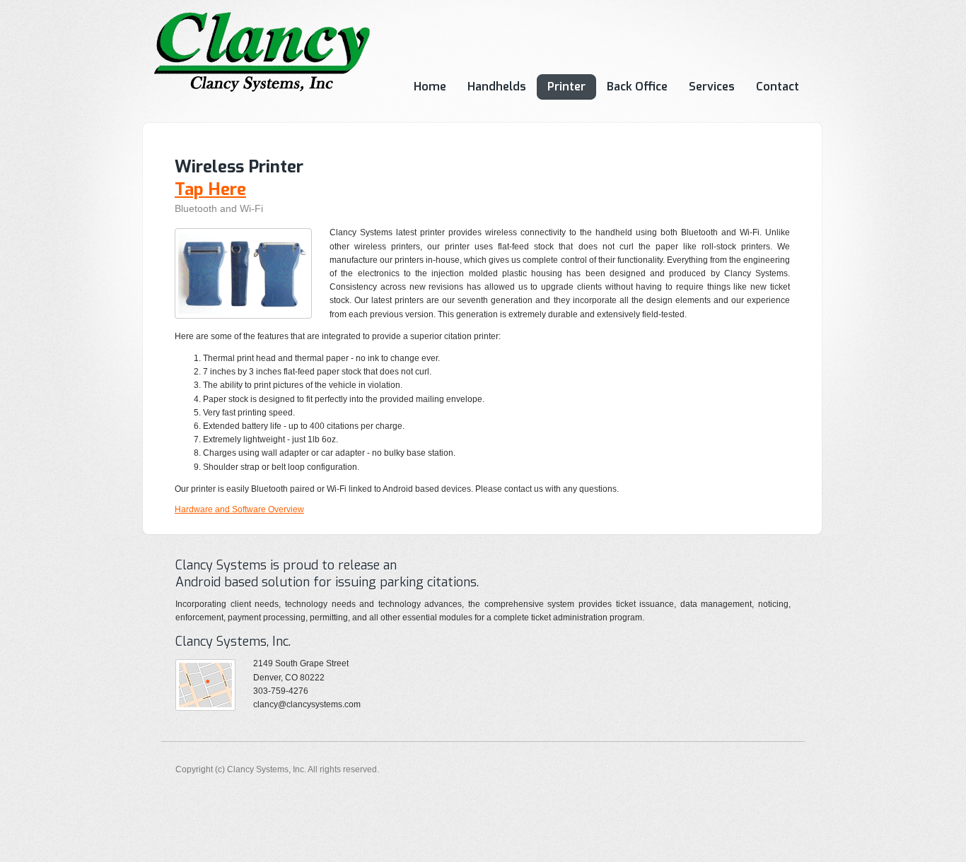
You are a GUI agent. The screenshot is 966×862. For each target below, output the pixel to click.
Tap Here (210, 189)
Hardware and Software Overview (239, 509)
